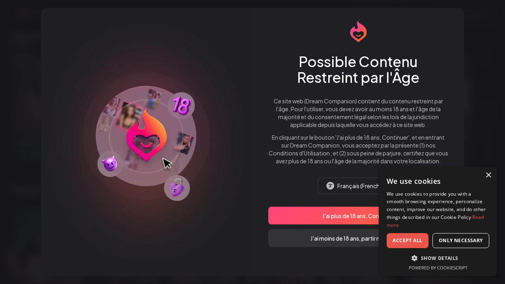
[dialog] (438, 221)
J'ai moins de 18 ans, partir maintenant (358, 238)
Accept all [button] (407, 240)
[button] (438, 258)
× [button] (488, 175)
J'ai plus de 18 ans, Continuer (358, 215)
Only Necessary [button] (461, 240)
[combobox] (358, 186)
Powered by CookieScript (438, 268)
